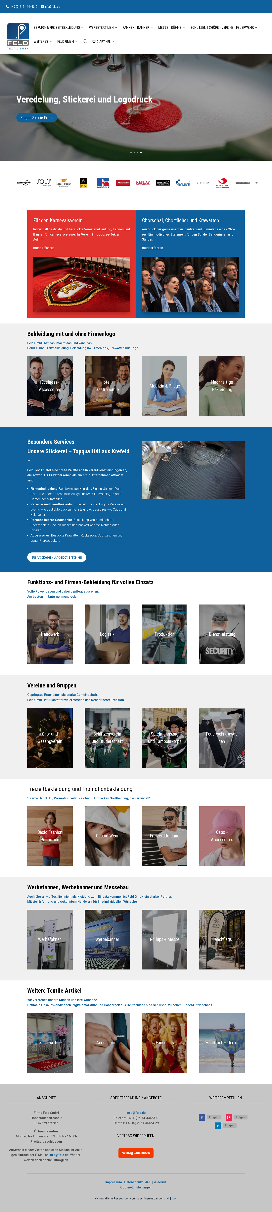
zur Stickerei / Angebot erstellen (56, 557)
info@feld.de (136, 1113)
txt (167, 1198)
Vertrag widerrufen (136, 1153)
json (174, 1198)
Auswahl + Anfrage (35, 117)
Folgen (213, 1117)
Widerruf (160, 1182)
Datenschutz (133, 1182)
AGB (148, 1182)
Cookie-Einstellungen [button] (136, 1187)
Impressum (113, 1182)
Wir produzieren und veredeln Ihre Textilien (95, 99)
